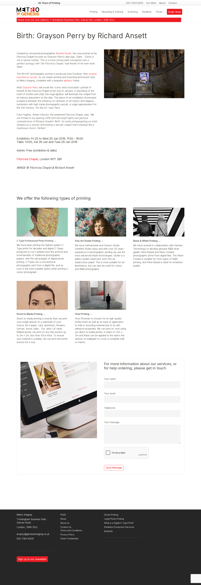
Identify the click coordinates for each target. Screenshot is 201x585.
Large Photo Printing (114, 518)
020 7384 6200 (25, 538)
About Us (64, 523)
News (63, 518)
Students (108, 531)
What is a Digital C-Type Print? (119, 523)
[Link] (28, 11)
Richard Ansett (63, 53)
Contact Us (65, 527)
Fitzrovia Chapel (27, 159)
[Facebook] (25, 543)
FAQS (63, 514)
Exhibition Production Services (119, 527)
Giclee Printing (111, 514)
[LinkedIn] (31, 543)
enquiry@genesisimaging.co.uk (33, 534)
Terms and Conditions (71, 530)
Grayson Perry (30, 87)
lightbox (68, 80)
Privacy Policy (67, 534)
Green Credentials (69, 538)
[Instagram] (20, 543)
